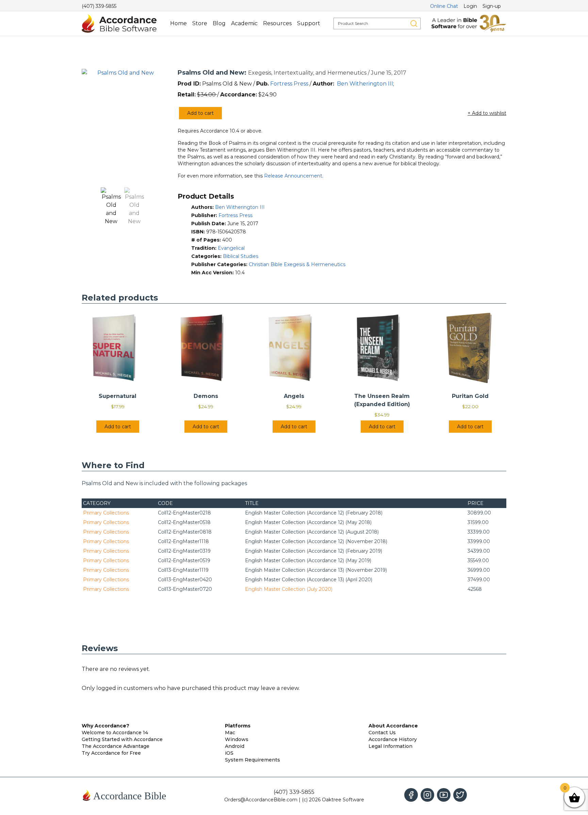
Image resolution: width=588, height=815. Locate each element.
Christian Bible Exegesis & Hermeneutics (297, 264)
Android (234, 746)
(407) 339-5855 (99, 6)
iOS (229, 753)
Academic (244, 23)
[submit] (414, 23)
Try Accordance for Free (111, 753)
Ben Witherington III (365, 83)
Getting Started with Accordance (122, 739)
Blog (219, 23)
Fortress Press (289, 83)
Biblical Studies (240, 256)
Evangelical (231, 248)
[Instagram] (427, 795)
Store (199, 23)
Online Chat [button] (444, 6)
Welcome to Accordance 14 (115, 732)
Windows (236, 739)
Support (308, 23)
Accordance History (393, 739)
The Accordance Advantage (115, 746)
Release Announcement (293, 176)
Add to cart (200, 113)
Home (178, 23)
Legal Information (390, 746)
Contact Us (382, 732)
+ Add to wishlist (487, 113)
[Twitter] (460, 795)
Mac (230, 732)
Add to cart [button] (117, 427)
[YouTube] (444, 795)
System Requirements (252, 760)
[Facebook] (411, 795)
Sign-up (492, 6)
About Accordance (393, 726)
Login (470, 6)
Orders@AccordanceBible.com (260, 800)
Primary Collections (106, 513)
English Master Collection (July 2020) (288, 589)
